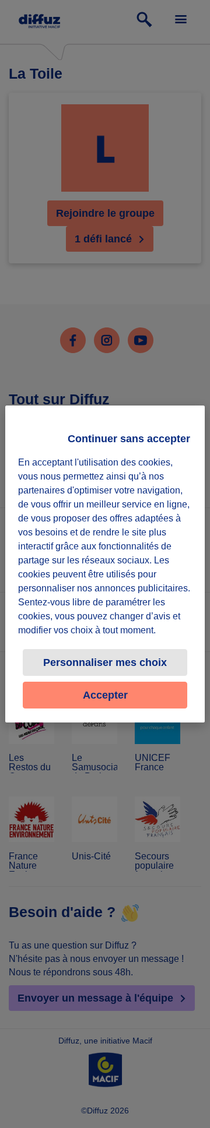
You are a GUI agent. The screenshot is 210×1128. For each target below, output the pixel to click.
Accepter (105, 695)
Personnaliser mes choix (105, 662)
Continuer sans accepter (129, 439)
